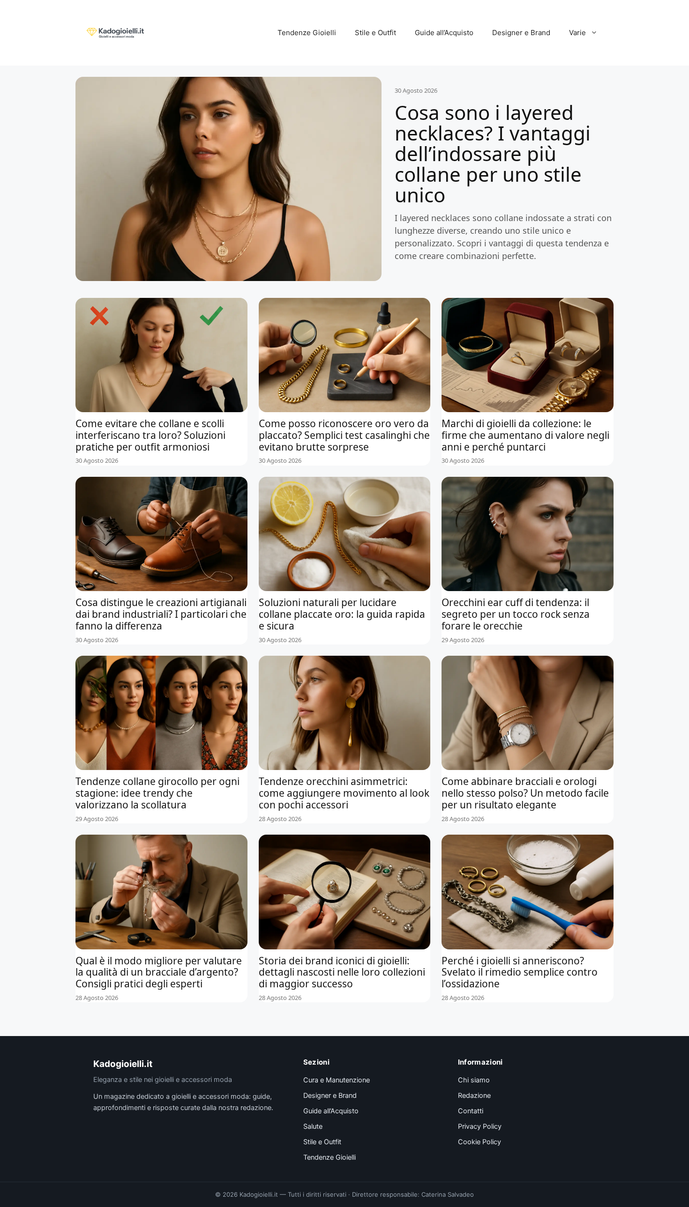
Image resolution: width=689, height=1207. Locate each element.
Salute (312, 1126)
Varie (577, 32)
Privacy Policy (480, 1126)
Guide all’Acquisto (444, 32)
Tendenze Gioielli (306, 32)
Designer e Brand (521, 32)
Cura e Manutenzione (336, 1080)
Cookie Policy (479, 1142)
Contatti (470, 1111)
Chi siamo (474, 1080)
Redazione (474, 1095)
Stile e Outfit (375, 32)
